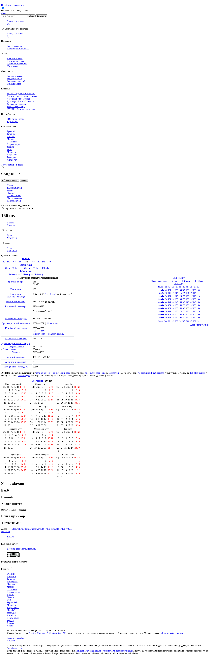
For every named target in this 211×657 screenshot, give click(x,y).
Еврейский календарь (15, 306)
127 (190, 296)
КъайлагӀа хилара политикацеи (118, 651)
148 (194, 302)
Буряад (10, 620)
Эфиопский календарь (16, 338)
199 (198, 317)
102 (173, 290)
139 (198, 299)
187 (190, 314)
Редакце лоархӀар (15, 638)
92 (173, 287)
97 (191, 287)
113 (176, 293)
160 (165, 308)
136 (187, 299)
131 (169, 299)
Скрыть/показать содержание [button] (15, 205)
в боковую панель (10, 180)
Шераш (26, 258)
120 (165, 296)
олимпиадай (24, 375)
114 (180, 293)
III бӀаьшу (38, 274)
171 (169, 311)
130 (165, 299)
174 (180, 311)
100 (165, 290)
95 (184, 287)
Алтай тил (12, 615)
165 (20, 261)
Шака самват (10, 349)
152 (173, 305)
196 (187, 317)
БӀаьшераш (26, 271)
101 (169, 290)
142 (173, 302)
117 (190, 293)
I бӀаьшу (13, 274)
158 (194, 305)
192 (173, 317)
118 (194, 293)
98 (194, 287)
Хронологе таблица (199, 325)
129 (198, 296)
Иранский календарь (16, 357)
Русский (11, 574)
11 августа (52, 323)
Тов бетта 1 (51, 294)
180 (165, 314)
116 (187, 293)
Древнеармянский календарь (16, 323)
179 (198, 311)
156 (187, 305)
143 (176, 302)
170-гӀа (36, 268)
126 (187, 296)
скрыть (24, 180)
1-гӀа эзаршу (179, 278)
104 (180, 290)
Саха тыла (12, 589)
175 (183, 311)
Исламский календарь (16, 318)
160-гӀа (26, 268)
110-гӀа (160, 293)
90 (166, 287)
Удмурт (10, 597)
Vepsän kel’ (12, 602)
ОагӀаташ (5, 531)
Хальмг (10, 623)
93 (176, 287)
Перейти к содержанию (12, 5)
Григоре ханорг (15, 281)
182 (173, 314)
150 (165, 305)
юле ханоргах (43, 373)
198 (194, 317)
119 (198, 293)
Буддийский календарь (16, 362)
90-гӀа (160, 287)
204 (180, 321)
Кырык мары (13, 592)
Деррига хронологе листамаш (21, 549)
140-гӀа (6, 268)
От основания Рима (15, 301)
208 (194, 321)
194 (180, 317)
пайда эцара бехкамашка (172, 633)
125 (183, 296)
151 (169, 305)
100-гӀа (160, 290)
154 (180, 305)
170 (49, 261)
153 (176, 305)
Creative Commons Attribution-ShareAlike (48, 633)
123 (176, 296)
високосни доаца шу (95, 373)
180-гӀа (45, 268)
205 (183, 321)
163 (9, 261)
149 (198, 302)
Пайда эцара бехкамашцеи (88, 651)
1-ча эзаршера (143, 373)
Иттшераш (26, 265)
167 (33, 261)
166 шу (10, 536)
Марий (10, 587)
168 (39, 261)
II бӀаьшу (25, 274)
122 (173, 296)
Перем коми (13, 618)
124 (180, 296)
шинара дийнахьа (61, 373)
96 (187, 287)
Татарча (11, 579)
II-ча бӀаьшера (157, 373)
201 (169, 321)
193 (176, 317)
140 (165, 302)
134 (180, 299)
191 (169, 317)
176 (187, 311)
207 (191, 321)
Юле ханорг (16, 289)
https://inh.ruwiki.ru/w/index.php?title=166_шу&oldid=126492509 (41, 529)
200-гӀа (160, 321)
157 (190, 305)
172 (173, 311)
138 (194, 299)
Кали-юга (16, 352)
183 (176, 314)
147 (190, 302)
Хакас (10, 625)
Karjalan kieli (13, 607)
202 (173, 321)
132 (173, 299)
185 (183, 314)
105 (183, 290)
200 (165, 321)
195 (183, 317)
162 (4, 261)
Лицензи (11, 640)
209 (198, 321)
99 (198, 287)
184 (180, 314)
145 (183, 302)
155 (183, 305)
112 (173, 293)
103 (176, 290)
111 (169, 293)
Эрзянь (10, 594)
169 (44, 261)
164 (14, 261)
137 (190, 299)
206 (187, 321)
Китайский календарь (16, 328)
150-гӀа (15, 268)
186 (187, 314)
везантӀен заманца (16, 296)
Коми (9, 600)
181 (169, 314)
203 (176, 321)
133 (176, 299)
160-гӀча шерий (197, 373)
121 (169, 296)
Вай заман (114, 373)
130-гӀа (160, 299)
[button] (16, 10)
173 (176, 311)
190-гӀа (160, 317)
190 (165, 317)
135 (183, 299)
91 (169, 287)
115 (183, 293)
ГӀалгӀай (11, 610)
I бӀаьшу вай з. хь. (158, 281)
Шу (8, 539)
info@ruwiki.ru (15, 648)
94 (180, 287)
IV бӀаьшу (178, 283)
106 (187, 290)
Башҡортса (12, 581)
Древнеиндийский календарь (15, 343)
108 (194, 290)
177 (190, 311)
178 (194, 311)
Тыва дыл (11, 612)
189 (198, 314)
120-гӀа (160, 296)
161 (169, 308)
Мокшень (11, 605)
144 (180, 302)
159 (198, 305)
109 (198, 290)
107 (190, 290)
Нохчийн (11, 576)
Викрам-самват (16, 346)
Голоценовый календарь (16, 366)
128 (194, 296)
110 (165, 293)
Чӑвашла (11, 584)
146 (187, 302)
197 (190, 317)
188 (194, 314)
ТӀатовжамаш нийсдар (12, 164)
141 (169, 302)
